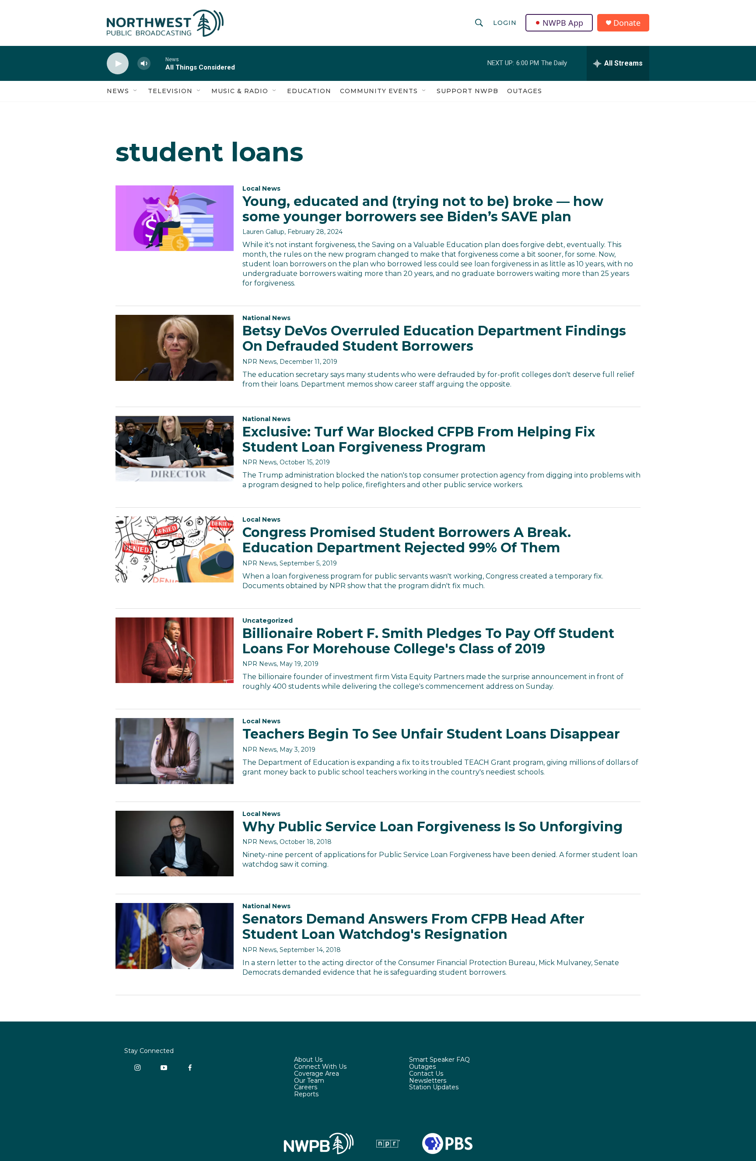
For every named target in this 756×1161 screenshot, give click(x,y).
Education (309, 91)
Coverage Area (316, 1073)
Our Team (309, 1080)
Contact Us (426, 1073)
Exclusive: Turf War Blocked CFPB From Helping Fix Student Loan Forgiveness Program (418, 439)
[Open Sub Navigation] (135, 90)
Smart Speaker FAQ (439, 1059)
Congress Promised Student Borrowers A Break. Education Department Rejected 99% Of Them (406, 540)
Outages (524, 91)
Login (505, 23)
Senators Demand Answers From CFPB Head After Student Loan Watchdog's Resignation (413, 926)
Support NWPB (467, 91)
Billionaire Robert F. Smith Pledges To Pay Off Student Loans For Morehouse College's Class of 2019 (428, 641)
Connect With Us (320, 1066)
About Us (308, 1059)
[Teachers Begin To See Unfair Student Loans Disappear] (175, 751)
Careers (305, 1087)
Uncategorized (267, 620)
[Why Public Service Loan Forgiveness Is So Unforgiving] (175, 843)
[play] (118, 64)
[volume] (143, 63)
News (118, 91)
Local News (261, 188)
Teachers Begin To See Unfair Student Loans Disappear (431, 734)
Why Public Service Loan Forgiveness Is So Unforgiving (432, 827)
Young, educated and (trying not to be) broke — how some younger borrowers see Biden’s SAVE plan (422, 209)
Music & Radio (239, 91)
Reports (306, 1094)
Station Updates (433, 1087)
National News (266, 318)
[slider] (158, 63)
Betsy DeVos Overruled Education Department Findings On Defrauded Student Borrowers (434, 338)
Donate (626, 23)
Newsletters (427, 1080)
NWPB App (562, 22)
